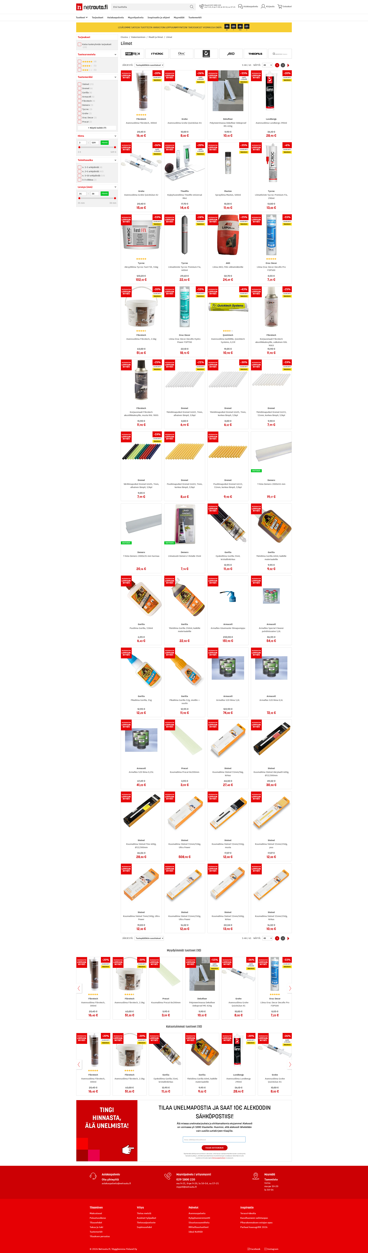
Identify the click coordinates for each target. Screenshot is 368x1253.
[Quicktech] (280, 54)
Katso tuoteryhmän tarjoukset (96, 46)
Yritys (140, 1207)
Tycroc (86, 109)
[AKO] (231, 54)
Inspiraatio (247, 1207)
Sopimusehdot (144, 1227)
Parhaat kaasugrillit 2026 (254, 1227)
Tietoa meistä (144, 1213)
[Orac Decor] (181, 54)
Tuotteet (80, 17)
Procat (86, 121)
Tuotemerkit (195, 17)
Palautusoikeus (98, 1217)
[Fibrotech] (132, 54)
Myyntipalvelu (136, 17)
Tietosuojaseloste (146, 1222)
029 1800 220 (185, 1179)
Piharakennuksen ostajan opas (256, 1222)
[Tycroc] (157, 54)
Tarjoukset (97, 17)
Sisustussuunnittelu (199, 1222)
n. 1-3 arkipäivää (91, 167)
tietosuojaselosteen (219, 1158)
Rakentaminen (138, 37)
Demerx (87, 105)
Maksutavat (96, 1213)
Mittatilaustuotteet (199, 1227)
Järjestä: (127, 65)
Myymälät (179, 17)
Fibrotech (88, 100)
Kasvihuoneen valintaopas (254, 1217)
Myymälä (269, 1174)
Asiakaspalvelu (115, 17)
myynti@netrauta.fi (186, 1186)
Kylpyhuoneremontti (199, 1217)
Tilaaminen (96, 1207)
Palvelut (193, 1207)
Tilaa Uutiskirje (214, 1147)
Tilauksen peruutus (100, 1236)
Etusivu (125, 37)
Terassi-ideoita (248, 1213)
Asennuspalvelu (197, 1213)
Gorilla (86, 92)
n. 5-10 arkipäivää (93, 175)
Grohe (86, 113)
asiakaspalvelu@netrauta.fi (116, 1183)
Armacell (88, 96)
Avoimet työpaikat (146, 1217)
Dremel (87, 88)
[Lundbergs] (206, 54)
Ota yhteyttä (110, 1179)
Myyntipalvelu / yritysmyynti (193, 1174)
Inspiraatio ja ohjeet (159, 17)
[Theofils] (255, 54)
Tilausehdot (96, 1222)
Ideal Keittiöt (196, 1231)
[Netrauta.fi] (92, 6)
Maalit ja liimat (156, 37)
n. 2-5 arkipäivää (92, 171)
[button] (97, 127)
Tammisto (271, 1179)
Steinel (87, 84)
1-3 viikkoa (89, 179)
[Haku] (192, 6)
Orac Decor (89, 117)
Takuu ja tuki (96, 1227)
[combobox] (153, 6)
